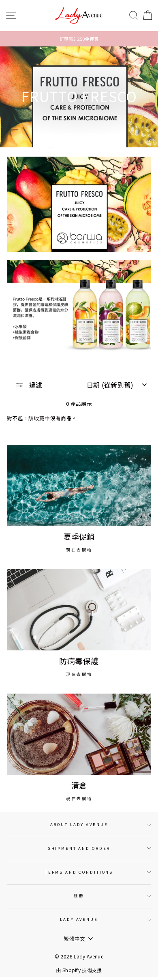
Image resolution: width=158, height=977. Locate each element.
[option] (79, 38)
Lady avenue (79, 919)
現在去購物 (79, 550)
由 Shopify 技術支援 (79, 970)
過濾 (35, 385)
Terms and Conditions (79, 872)
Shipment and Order (79, 848)
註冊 (79, 895)
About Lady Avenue (79, 824)
